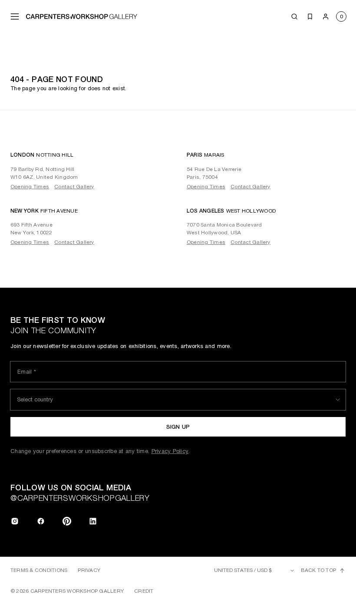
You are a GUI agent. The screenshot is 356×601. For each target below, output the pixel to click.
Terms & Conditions (38, 570)
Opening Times (29, 187)
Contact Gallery (74, 187)
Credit (143, 591)
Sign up (178, 427)
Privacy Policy (170, 451)
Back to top (318, 570)
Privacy (89, 570)
